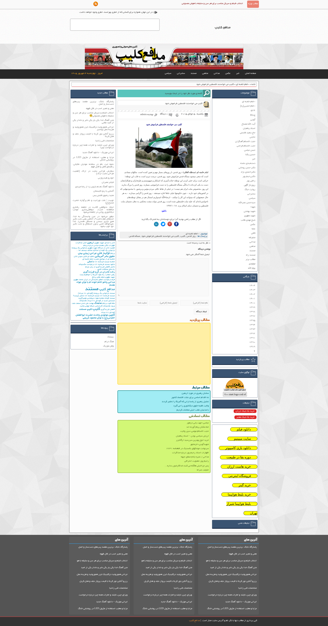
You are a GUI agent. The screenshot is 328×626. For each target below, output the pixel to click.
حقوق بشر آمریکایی (105, 256)
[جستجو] (207, 93)
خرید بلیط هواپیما (239, 494)
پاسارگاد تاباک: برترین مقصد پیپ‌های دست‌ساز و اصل (93, 102)
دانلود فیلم (244, 429)
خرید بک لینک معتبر (245, 417)
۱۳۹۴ (252, 325)
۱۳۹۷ (252, 316)
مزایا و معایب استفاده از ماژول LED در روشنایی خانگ (232, 608)
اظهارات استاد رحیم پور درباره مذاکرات (190, 453)
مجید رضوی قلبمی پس (103, 195)
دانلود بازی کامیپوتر (238, 448)
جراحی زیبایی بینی (87, 253)
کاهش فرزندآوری (108, 310)
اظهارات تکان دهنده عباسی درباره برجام (99, 246)
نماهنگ (98, 303)
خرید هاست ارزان (239, 466)
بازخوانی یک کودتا (107, 250)
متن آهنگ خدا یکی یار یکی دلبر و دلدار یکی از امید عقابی (93, 121)
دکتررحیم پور (249, 176)
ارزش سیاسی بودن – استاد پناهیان (192, 436)
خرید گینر (245, 485)
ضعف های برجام (98, 277)
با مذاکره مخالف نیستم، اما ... (88, 250)
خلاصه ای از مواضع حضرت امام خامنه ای (98, 259)
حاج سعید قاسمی (247, 133)
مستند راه (250, 255)
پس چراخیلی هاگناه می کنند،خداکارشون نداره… (187, 466)
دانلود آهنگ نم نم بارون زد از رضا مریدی (94, 187)
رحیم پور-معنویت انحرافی (196, 461)
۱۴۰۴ (252, 285)
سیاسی (168, 73)
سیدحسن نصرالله (247, 202)
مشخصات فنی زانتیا (104, 141)
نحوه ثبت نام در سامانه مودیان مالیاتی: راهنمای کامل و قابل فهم (93, 165)
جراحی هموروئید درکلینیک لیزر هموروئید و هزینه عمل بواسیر (93, 128)
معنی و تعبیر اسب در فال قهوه (100, 108)
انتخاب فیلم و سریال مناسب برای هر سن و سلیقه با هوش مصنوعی (212, 3)
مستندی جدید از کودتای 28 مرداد (101, 301)
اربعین (90, 242)
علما (253, 229)
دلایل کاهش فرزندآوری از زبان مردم (100, 267)
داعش (90, 261)
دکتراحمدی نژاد (248, 172)
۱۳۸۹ (252, 346)
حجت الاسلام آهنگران (245, 141)
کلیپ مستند (85, 309)
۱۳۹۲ (252, 333)
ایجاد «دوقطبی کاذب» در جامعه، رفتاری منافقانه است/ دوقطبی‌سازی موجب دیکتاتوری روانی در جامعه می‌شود (93, 209)
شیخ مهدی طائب (248, 220)
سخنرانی (181, 73)
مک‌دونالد (83, 301)
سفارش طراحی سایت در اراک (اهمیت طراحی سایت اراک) (93, 172)
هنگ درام (109, 341)
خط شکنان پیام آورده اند (197, 427)
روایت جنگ (250, 189)
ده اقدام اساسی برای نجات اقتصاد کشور (190, 397)
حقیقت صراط (203, 470)
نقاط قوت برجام (108, 303)
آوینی (252, 119)
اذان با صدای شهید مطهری (104, 243)
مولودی (252, 264)
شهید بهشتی (249, 211)
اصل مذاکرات (81, 243)
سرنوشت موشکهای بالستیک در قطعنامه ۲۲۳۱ (187, 448)
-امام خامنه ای (242, 84)
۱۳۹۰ (252, 342)
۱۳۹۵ (252, 320)
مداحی (217, 73)
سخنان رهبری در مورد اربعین (195, 393)
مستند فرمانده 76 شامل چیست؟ (86, 296)
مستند (193, 73)
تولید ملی (103, 253)
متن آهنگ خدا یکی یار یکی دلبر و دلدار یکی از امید (233, 567)
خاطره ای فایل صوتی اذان (84, 257)
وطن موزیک (108, 346)
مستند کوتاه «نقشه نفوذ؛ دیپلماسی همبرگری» (96, 298)
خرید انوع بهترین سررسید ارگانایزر (192, 440)
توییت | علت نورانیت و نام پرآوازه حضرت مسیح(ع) (93, 201)
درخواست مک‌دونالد (86, 265)
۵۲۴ (253, 110)
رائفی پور (251, 181)
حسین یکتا (250, 154)
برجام (112, 254)
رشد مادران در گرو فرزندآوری (99, 272)
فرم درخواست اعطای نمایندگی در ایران (99, 280)
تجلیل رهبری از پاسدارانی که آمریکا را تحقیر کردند (185, 401)
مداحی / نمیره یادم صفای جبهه (195, 457)
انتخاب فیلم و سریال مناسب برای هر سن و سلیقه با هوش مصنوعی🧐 (93, 114)
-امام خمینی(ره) (247, 106)
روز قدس (191, 236)
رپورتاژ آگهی (249, 185)
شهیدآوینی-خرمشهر (199, 444)
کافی (253, 233)
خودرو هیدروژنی (106, 178)
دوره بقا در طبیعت (238, 457)
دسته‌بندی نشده (247, 163)
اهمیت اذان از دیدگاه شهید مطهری (101, 248)
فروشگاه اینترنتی (239, 476)
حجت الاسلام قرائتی (246, 146)
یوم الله (251, 268)
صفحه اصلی (250, 73)
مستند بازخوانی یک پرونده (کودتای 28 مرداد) (96, 293)
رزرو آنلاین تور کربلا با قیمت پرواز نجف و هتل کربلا (93, 135)
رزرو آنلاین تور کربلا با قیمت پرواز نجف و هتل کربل (233, 581)
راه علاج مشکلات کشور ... (105, 269)
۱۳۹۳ (252, 329)
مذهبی (205, 73)
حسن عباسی (249, 150)
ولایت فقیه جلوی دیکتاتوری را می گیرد (191, 406)
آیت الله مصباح (248, 124)
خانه (253, 84)
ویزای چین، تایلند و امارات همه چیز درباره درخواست (232, 595)
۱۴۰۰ (252, 303)
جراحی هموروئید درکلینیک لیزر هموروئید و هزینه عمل (231, 574)
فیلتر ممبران (108, 182)
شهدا (253, 207)
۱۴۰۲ (252, 294)
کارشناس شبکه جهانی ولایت (91, 306)
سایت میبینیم (242, 438)
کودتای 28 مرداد (108, 313)
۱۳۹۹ (252, 307)
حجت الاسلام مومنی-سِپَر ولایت (194, 431)
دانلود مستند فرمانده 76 (105, 265)
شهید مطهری (249, 216)
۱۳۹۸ (252, 311)
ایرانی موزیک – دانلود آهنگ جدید (98, 152)
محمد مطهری (78, 280)
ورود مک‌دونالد (109, 306)
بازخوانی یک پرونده (79, 248)
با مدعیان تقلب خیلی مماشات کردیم (193, 410)
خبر (237, 73)
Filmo (111, 337)
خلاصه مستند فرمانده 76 (105, 262)
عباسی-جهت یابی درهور (198, 423)
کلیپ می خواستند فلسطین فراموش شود (160, 236)
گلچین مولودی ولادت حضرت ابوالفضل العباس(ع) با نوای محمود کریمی (95, 316)
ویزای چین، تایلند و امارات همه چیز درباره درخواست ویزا (93, 146)
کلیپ (182, 236)
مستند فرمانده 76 (107, 296)
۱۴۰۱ (252, 298)
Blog (252, 115)
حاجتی (252, 137)
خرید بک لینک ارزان (245, 411)
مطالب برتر (250, 259)
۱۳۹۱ (252, 338)
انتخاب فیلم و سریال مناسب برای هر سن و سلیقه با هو (231, 561)
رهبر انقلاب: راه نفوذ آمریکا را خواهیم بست (97, 275)
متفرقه (252, 237)
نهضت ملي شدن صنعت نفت (83, 303)
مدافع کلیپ (107, 289)
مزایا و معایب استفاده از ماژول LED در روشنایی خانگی (93, 158)
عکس (227, 73)
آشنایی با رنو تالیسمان (103, 191)
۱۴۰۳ (252, 290)
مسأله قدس (134, 236)
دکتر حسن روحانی (247, 168)
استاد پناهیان (249, 128)
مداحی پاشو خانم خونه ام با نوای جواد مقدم (95, 284)
